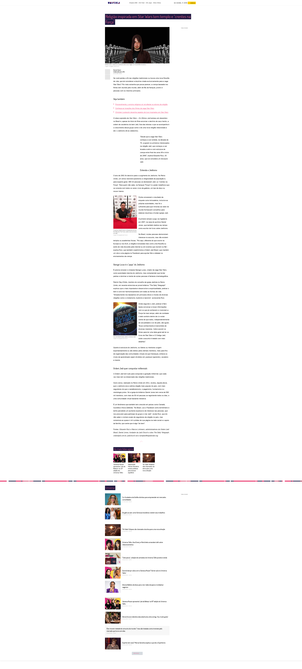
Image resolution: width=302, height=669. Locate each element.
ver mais (136, 653)
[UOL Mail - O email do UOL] (178, 3)
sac (175, 2)
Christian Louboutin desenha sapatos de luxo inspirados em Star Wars (141, 112)
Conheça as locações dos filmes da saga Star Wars (134, 108)
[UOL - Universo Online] (121, 3)
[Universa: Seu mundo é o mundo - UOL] (114, 3)
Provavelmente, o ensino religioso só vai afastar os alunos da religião (141, 104)
